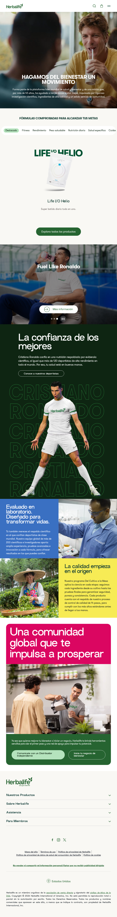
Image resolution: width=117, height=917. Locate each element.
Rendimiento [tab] (39, 130)
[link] (109, 6)
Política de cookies (92, 855)
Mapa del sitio (31, 852)
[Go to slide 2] (54, 319)
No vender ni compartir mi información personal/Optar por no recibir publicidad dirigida (58, 865)
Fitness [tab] (26, 130)
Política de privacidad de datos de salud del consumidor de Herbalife (48, 855)
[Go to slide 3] (57, 319)
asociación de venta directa (59, 892)
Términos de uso (48, 852)
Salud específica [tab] (97, 130)
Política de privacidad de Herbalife (74, 852)
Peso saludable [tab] (57, 130)
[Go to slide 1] (52, 319)
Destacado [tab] (11, 130)
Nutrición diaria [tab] (76, 130)
